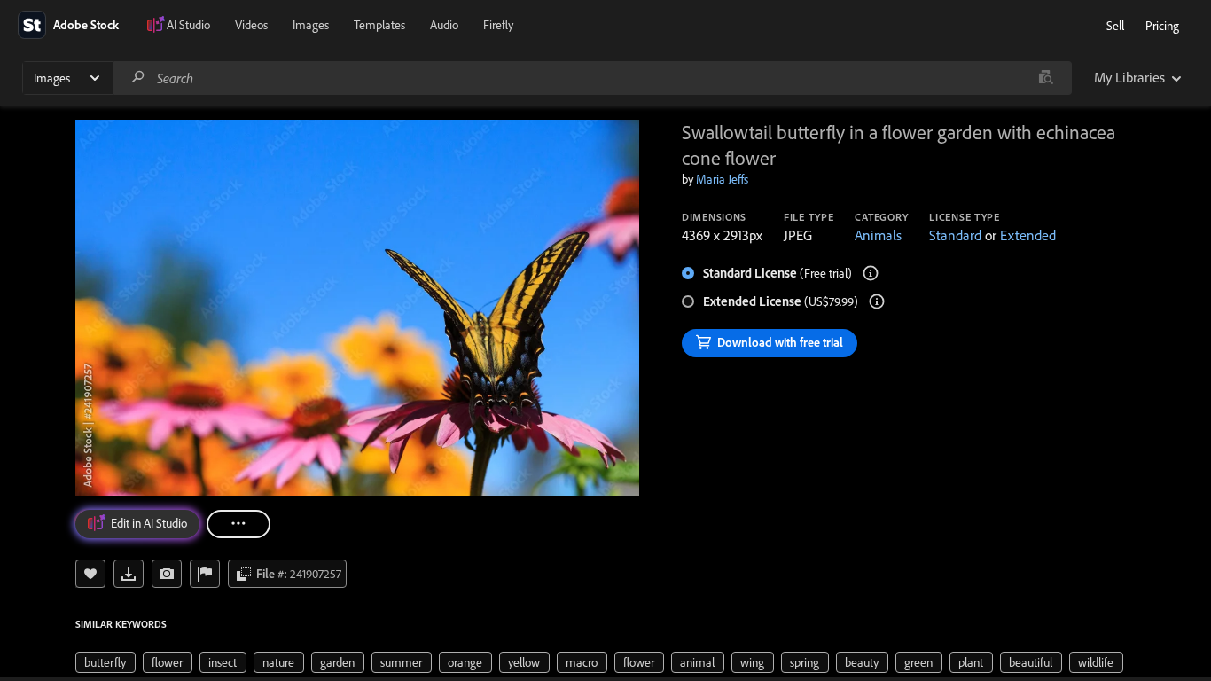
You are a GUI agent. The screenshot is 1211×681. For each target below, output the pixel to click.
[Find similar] (1046, 78)
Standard (955, 235)
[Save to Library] (90, 574)
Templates (379, 25)
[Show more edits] (238, 524)
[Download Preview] (128, 574)
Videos (251, 25)
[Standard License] (871, 273)
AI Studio (188, 25)
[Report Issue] (205, 574)
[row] (105, 662)
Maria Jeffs (722, 179)
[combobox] (592, 78)
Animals (878, 235)
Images (311, 25)
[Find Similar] (167, 574)
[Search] (138, 77)
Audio (444, 25)
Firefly (498, 25)
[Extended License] (877, 301)
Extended (1028, 235)
